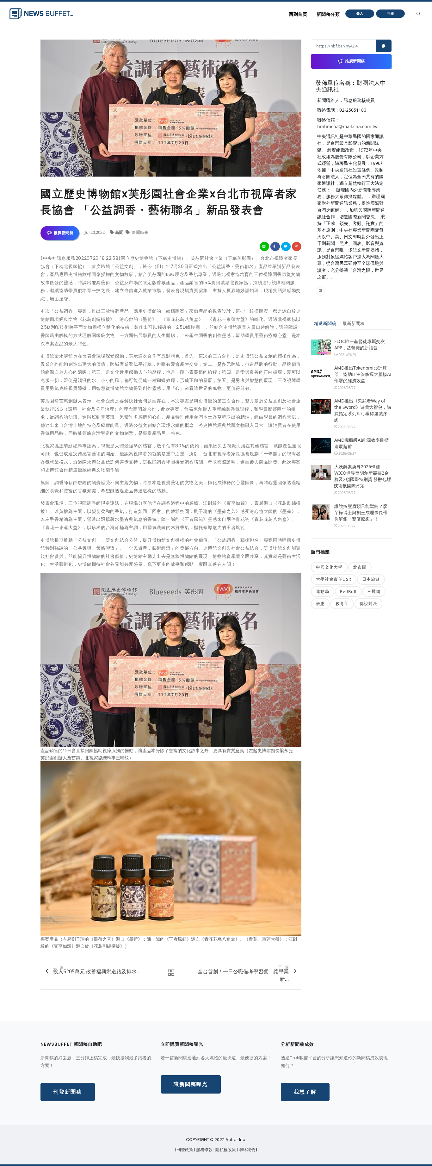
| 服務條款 (203, 1150)
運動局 (322, 591)
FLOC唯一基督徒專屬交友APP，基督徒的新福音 (359, 344)
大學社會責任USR (333, 579)
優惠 (320, 603)
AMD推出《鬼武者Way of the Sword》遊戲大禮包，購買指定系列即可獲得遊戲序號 (362, 410)
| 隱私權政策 (225, 1150)
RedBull (348, 591)
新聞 (119, 232)
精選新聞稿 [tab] (325, 323)
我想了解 (305, 1091)
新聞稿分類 (328, 14)
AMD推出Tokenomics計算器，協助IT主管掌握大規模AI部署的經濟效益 (363, 374)
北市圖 (360, 567)
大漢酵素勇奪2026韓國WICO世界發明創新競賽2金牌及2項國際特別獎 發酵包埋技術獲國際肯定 (362, 476)
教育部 (342, 603)
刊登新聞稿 (67, 1091)
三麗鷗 (373, 591)
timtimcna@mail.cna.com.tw (347, 126)
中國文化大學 (329, 567)
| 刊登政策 (184, 1150)
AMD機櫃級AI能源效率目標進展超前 (361, 443)
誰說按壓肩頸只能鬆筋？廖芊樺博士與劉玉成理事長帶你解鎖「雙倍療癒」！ (360, 512)
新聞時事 (139, 232)
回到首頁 (298, 14)
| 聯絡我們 (246, 1150)
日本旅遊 (371, 579)
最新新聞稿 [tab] (354, 323)
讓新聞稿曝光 (191, 1084)
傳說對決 (368, 603)
